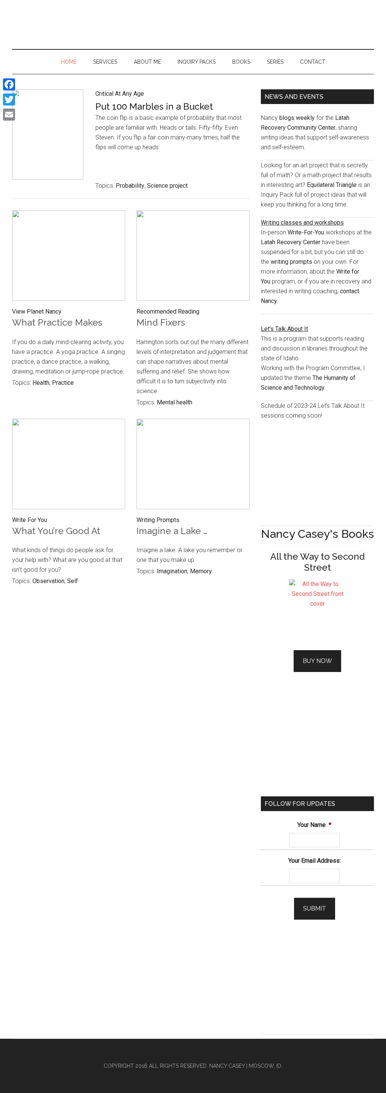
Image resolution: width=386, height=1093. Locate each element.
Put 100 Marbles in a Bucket (154, 106)
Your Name (314, 824)
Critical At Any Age (119, 93)
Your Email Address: (314, 860)
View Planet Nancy (36, 311)
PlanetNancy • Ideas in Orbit (193, 24)
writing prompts (291, 261)
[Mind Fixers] (193, 257)
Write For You (29, 520)
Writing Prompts (157, 520)
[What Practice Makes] (68, 257)
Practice (63, 382)
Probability (130, 185)
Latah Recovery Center (290, 242)
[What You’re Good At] (68, 465)
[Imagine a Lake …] (193, 465)
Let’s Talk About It (284, 328)
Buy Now (317, 660)
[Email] (9, 114)
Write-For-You (306, 232)
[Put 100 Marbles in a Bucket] (47, 127)
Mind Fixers (160, 322)
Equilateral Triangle (332, 184)
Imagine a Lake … (171, 530)
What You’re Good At (56, 530)
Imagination (172, 571)
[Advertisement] (317, 468)
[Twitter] (9, 99)
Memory (201, 571)
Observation (48, 581)
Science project (167, 185)
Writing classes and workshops (302, 222)
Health (40, 382)
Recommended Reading (167, 311)
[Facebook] (9, 84)
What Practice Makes (57, 322)
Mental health (174, 402)
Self (72, 581)
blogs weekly (297, 117)
